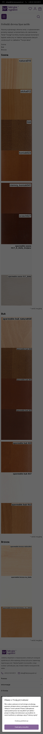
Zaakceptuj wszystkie (21, 727)
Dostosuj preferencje (21, 721)
